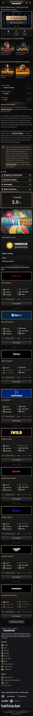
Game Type (4, 97)
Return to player (6, 91)
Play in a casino (18, 133)
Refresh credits (16, 34)
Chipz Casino (6, 517)
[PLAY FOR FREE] (7, 46)
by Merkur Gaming (11, 10)
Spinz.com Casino (8, 478)
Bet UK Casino (7, 322)
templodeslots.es (9, 712)
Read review (24, 34)
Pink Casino (6, 283)
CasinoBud (5, 400)
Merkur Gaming (6, 109)
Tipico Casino (6, 361)
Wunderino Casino (9, 595)
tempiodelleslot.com (21, 712)
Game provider (5, 85)
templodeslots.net (16, 714)
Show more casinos (16, 622)
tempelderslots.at (12, 711)
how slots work (11, 164)
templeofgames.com (24, 711)
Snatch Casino (7, 556)
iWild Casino (6, 439)
